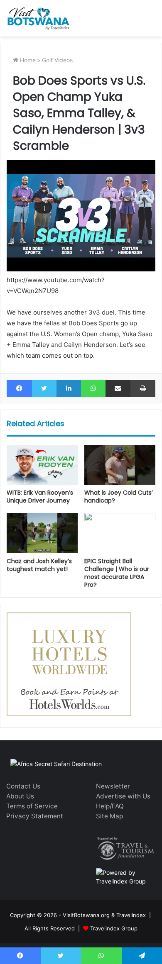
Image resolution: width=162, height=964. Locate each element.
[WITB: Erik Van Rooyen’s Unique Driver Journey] (42, 465)
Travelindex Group (113, 928)
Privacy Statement (34, 816)
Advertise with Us (123, 796)
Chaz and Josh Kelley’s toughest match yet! (39, 565)
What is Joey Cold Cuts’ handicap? (118, 496)
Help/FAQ (110, 806)
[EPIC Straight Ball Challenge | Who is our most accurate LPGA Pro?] (119, 533)
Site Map (109, 816)
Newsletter (113, 786)
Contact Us (23, 786)
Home (27, 59)
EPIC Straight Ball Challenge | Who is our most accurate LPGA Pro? (116, 573)
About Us (20, 796)
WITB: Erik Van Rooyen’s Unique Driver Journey (40, 496)
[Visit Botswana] (38, 18)
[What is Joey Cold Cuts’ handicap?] (119, 465)
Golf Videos (57, 59)
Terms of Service (32, 806)
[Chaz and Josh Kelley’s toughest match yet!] (42, 533)
